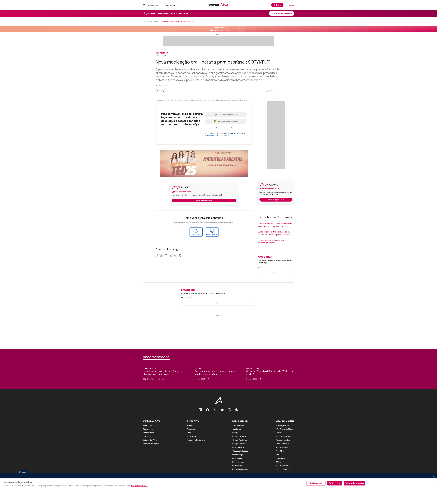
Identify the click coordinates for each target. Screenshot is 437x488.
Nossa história (148, 433)
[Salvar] (163, 91)
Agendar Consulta (283, 469)
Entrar (278, 5)
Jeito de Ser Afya (149, 440)
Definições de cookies (316, 483)
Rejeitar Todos (334, 483)
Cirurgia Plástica (238, 443)
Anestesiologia (238, 425)
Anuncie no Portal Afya (196, 440)
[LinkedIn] (170, 255)
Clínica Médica (238, 447)
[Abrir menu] (144, 5)
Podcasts (191, 429)
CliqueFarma (280, 458)
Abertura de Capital (151, 443)
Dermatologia (154, 21)
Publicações (192, 436)
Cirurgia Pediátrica (239, 440)
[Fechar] (433, 482)
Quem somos (148, 429)
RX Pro (278, 462)
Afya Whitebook (282, 447)
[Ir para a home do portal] (218, 5)
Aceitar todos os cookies (354, 483)
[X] (179, 255)
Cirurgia (235, 433)
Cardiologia (236, 429)
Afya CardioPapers (283, 436)
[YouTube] (222, 409)
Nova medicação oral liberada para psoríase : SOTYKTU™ (178, 21)
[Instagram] (229, 409)
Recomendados (156, 357)
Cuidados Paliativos (240, 451)
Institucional (147, 425)
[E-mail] (166, 255)
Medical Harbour (282, 443)
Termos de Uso (236, 133)
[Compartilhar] (158, 91)
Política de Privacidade (212, 136)
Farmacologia (237, 465)
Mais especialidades (240, 469)
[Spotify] (236, 409)
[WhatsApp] (161, 255)
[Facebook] (175, 255)
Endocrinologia (238, 462)
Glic (277, 454)
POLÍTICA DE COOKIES (139, 486)
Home (144, 21)
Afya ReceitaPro (282, 465)
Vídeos (190, 425)
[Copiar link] (157, 255)
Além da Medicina (283, 440)
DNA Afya (147, 436)
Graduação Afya (282, 425)
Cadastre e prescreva (283, 13)
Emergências (237, 458)
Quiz (189, 433)
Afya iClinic (280, 451)
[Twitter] (214, 409)
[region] (218, 483)
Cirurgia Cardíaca (239, 436)
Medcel (279, 433)
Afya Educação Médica (285, 429)
